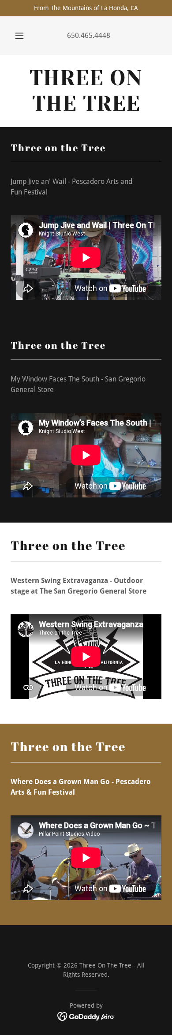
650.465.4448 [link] (88, 35)
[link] (86, 91)
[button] (19, 36)
